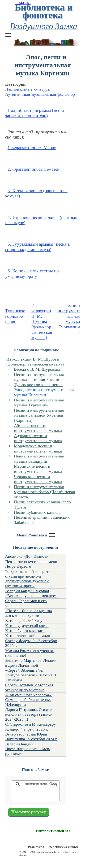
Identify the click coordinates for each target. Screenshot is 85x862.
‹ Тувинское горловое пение (15, 313)
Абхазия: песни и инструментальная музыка (38, 428)
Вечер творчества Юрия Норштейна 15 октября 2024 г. (31, 736)
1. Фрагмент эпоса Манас (32, 147)
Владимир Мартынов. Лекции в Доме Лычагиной (30, 662)
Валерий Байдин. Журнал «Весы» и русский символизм (30, 593)
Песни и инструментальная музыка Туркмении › (69, 319)
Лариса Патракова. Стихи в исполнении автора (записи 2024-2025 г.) (28, 714)
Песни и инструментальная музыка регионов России (39, 377)
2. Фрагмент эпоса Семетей (34, 169)
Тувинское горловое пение (38, 384)
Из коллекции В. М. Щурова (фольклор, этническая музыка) (35, 362)
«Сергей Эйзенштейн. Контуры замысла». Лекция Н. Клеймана (31, 675)
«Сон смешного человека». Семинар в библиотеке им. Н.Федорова (28, 700)
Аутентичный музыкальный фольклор (40, 94)
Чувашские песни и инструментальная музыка (38, 479)
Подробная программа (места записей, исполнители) (34, 113)
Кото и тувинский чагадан (27, 635)
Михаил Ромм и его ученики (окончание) (29, 653)
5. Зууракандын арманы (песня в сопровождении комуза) (37, 247)
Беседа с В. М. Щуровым (37, 369)
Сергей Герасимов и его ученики (26, 603)
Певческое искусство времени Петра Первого (31, 564)
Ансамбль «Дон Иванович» (29, 556)
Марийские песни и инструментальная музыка (38, 469)
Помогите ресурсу (28, 812)
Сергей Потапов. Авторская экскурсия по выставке (29, 687)
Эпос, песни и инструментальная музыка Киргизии (44, 392)
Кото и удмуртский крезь (26, 625)
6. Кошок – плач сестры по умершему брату (32, 273)
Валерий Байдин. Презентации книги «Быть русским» (27, 749)
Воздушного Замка (43, 25)
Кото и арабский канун (25, 620)
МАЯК (24, 3)
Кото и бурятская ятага (25, 630)
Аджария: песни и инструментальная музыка (38, 438)
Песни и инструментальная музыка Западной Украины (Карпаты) (39, 415)
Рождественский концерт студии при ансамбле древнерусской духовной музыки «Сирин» (27, 578)
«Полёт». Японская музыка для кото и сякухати (28, 613)
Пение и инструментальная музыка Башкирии (39, 459)
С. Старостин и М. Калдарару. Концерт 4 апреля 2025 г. (30, 726)
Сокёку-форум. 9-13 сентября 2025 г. (31, 643)
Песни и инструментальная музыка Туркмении (39, 403)
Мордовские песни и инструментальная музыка (38, 448)
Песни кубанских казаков (37, 512)
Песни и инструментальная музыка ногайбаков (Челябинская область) (44, 491)
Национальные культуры (27, 89)
